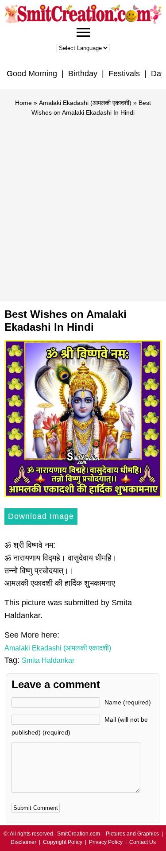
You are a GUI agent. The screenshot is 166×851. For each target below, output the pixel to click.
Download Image (41, 516)
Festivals (124, 73)
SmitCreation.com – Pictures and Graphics (108, 834)
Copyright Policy (62, 842)
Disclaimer (23, 842)
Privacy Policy (106, 842)
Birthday (82, 73)
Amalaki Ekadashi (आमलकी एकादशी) (85, 102)
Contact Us (142, 842)
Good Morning (32, 73)
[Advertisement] (83, 205)
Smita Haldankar (48, 660)
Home (23, 102)
